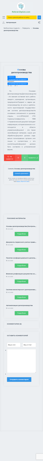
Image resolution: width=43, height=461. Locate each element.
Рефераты (11, 77)
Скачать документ (21, 173)
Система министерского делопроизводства (22, 290)
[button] (9, 22)
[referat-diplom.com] (21, 13)
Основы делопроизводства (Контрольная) (22, 226)
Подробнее (21, 234)
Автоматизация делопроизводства (19, 305)
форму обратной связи (23, 181)
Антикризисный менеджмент (17, 79)
